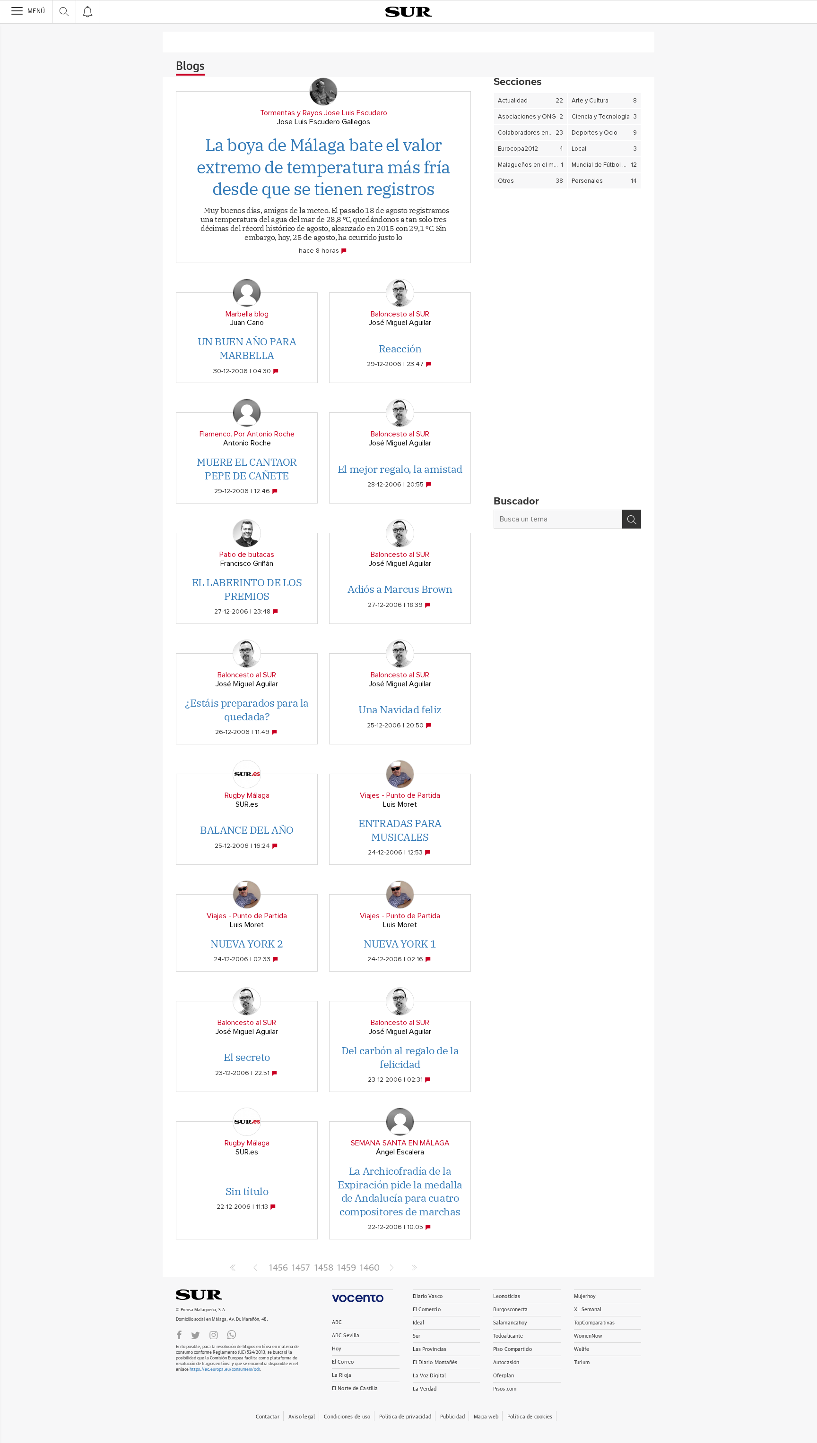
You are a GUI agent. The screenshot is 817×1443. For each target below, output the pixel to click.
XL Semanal (588, 1309)
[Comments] (344, 251)
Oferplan (503, 1375)
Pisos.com (504, 1389)
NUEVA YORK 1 (400, 943)
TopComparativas (594, 1322)
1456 (278, 1268)
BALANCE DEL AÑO (246, 830)
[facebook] (179, 1334)
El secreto (247, 1057)
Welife (582, 1349)
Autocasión (506, 1362)
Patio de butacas (246, 554)
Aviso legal (301, 1416)
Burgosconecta (510, 1309)
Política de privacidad (405, 1416)
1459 (346, 1268)
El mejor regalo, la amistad (400, 469)
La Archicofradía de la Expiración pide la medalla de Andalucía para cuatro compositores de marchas (400, 1191)
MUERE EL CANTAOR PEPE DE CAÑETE (247, 468)
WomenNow (588, 1336)
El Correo (343, 1362)
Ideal (419, 1322)
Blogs (190, 66)
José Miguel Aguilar (400, 322)
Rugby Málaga (247, 795)
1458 (323, 1268)
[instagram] (214, 1334)
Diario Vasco (428, 1296)
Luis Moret (400, 804)
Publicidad (452, 1416)
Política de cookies (529, 1416)
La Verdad (425, 1389)
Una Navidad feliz (400, 709)
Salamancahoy (510, 1322)
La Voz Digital (429, 1375)
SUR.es (246, 804)
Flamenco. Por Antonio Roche (247, 434)
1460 (369, 1268)
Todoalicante (508, 1336)
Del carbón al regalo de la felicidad (400, 1057)
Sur (416, 1336)
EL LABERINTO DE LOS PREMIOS (247, 589)
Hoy (336, 1348)
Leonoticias (506, 1296)
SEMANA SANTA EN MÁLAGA (400, 1143)
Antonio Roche (247, 443)
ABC (337, 1322)
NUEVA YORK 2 (246, 943)
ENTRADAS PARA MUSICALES (399, 830)
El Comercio (427, 1309)
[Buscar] (631, 519)
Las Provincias (430, 1349)
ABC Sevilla (345, 1335)
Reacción (400, 348)
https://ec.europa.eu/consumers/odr (225, 1369)
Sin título (247, 1191)
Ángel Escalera (400, 1152)
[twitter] (195, 1334)
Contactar (267, 1416)
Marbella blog (247, 314)
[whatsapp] (231, 1334)
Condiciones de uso (347, 1416)
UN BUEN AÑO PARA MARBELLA (247, 348)
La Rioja (341, 1375)
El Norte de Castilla (355, 1388)
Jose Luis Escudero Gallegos (323, 122)
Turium (582, 1362)
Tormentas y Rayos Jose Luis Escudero (323, 113)
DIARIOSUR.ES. (214, 1294)
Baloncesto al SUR (400, 314)
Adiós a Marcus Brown (400, 589)
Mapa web (486, 1416)
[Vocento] (362, 1295)
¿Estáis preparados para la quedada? (247, 709)
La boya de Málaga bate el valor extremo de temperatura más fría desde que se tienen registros (324, 167)
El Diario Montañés (435, 1362)
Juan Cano (247, 322)
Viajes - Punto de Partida (400, 795)
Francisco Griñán (246, 563)
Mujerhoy (585, 1296)
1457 (301, 1268)
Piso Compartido (512, 1349)
